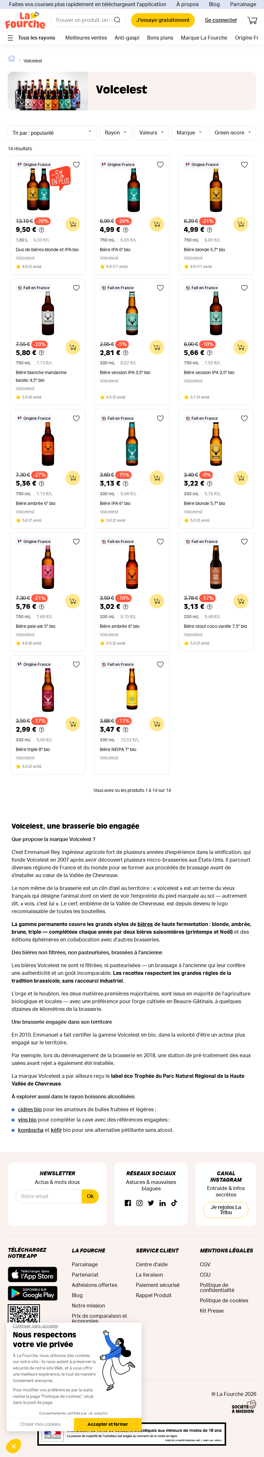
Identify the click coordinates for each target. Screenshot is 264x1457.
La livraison (149, 1275)
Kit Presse (212, 1311)
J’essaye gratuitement (163, 20)
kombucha (30, 1130)
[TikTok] (174, 1203)
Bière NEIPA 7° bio (118, 749)
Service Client (157, 1250)
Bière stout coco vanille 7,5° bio (215, 626)
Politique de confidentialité (217, 1288)
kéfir (56, 1130)
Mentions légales (226, 1250)
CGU (205, 1275)
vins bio (27, 1120)
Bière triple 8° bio (33, 749)
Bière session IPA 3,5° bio (125, 373)
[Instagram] (139, 1203)
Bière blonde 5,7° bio (204, 250)
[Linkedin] (162, 1203)
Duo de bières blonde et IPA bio (47, 250)
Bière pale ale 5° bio (35, 626)
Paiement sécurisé (158, 1285)
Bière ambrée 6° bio (35, 503)
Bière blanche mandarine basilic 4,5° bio (41, 377)
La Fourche (88, 1250)
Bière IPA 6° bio (115, 250)
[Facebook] (128, 1203)
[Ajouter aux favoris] (76, 165)
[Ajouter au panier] (73, 224)
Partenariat (85, 1275)
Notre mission (88, 1305)
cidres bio (30, 1109)
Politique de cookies (224, 1300)
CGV (205, 1264)
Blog (214, 4)
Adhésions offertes (94, 1285)
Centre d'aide (152, 1264)
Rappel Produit (154, 1295)
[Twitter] (151, 1203)
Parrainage (243, 4)
